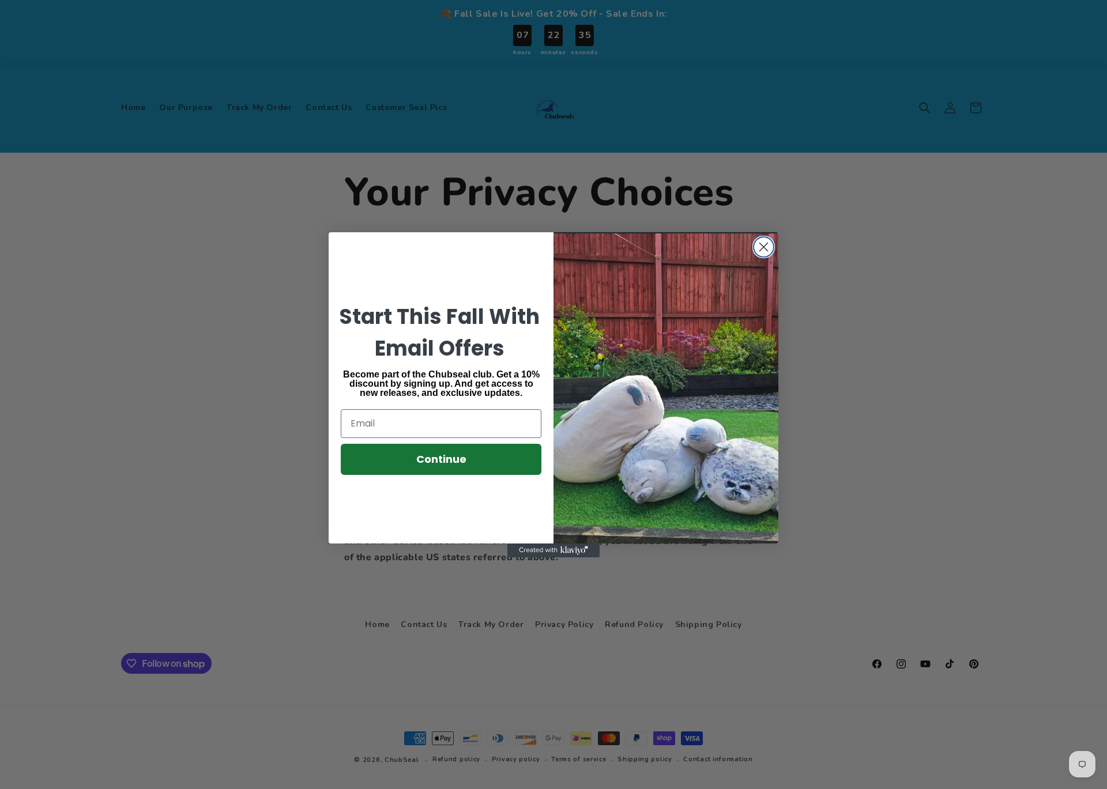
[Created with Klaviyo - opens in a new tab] (553, 550)
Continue (441, 459)
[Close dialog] (764, 247)
